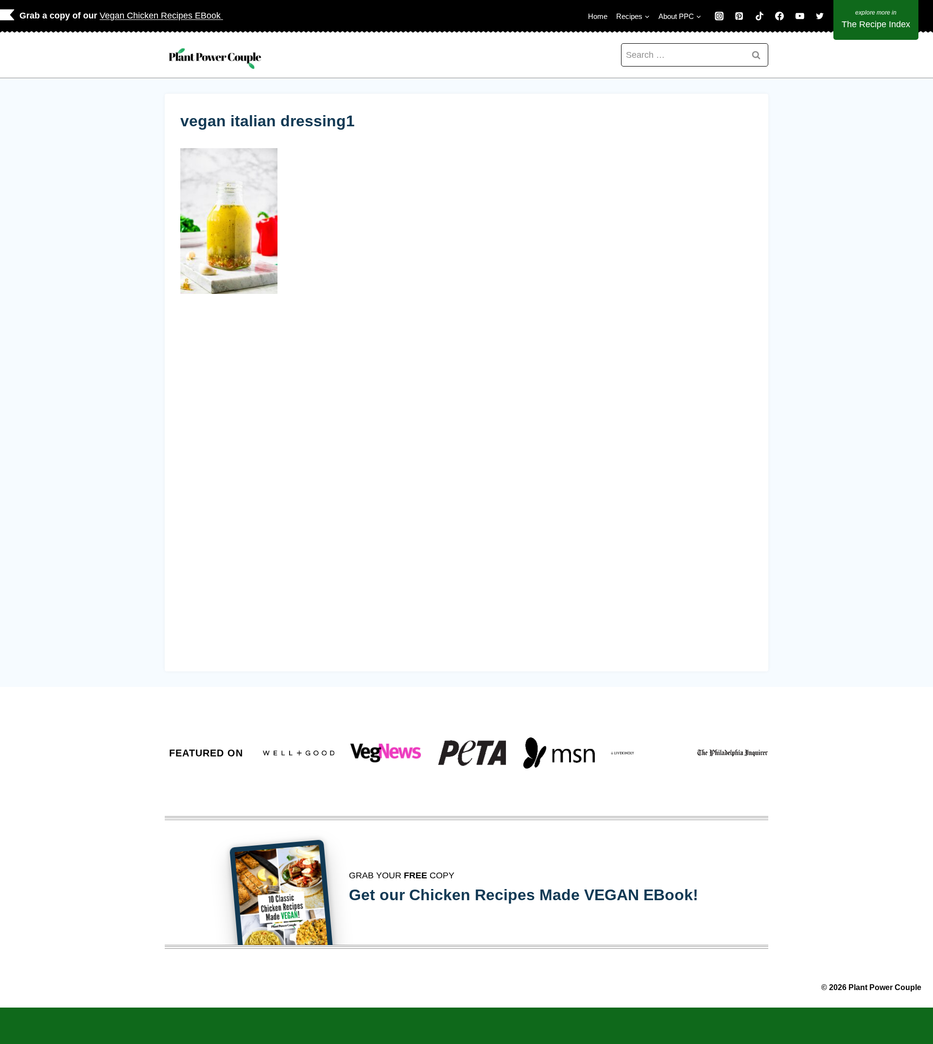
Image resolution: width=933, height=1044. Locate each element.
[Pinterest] (739, 16)
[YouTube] (800, 16)
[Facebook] (779, 16)
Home (597, 16)
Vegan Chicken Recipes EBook (161, 15)
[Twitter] (820, 16)
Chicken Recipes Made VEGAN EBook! (553, 895)
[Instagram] (719, 16)
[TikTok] (759, 16)
